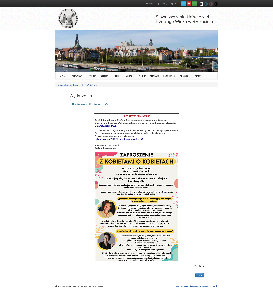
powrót (200, 275)
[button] (183, 3)
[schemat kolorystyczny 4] (211, 4)
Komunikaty (77, 75)
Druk (175, 3)
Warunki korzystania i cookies (203, 286)
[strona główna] (90, 18)
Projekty (142, 75)
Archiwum (154, 75)
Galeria (129, 75)
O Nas (63, 75)
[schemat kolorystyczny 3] (206, 4)
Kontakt (198, 75)
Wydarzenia (92, 84)
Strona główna (64, 84)
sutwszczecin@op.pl (181, 286)
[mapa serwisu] (217, 286)
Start (150, 3)
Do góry (163, 3)
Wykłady (92, 75)
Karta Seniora (169, 75)
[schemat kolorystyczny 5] (216, 4)
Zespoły (104, 75)
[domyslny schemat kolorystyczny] (201, 4)
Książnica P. (185, 75)
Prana (117, 75)
